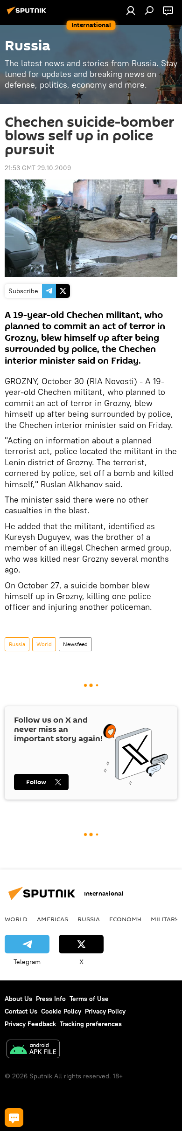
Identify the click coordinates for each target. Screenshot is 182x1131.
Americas (52, 919)
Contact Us (21, 1011)
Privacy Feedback (30, 1024)
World (44, 644)
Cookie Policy (61, 1011)
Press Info (51, 998)
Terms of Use (89, 998)
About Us (18, 998)
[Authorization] (130, 10)
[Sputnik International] (28, 14)
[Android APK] (33, 1050)
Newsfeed (75, 644)
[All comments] (14, 1117)
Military (165, 919)
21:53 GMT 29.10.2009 (38, 168)
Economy (125, 919)
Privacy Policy (105, 1011)
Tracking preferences (91, 1024)
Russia (17, 644)
